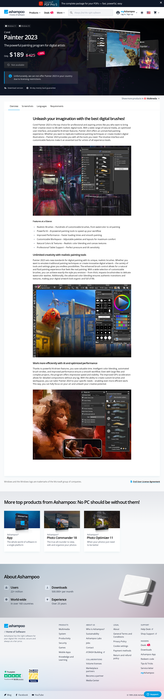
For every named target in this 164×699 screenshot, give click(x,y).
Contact (90, 647)
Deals (48, 12)
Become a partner (95, 675)
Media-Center (92, 680)
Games (62, 647)
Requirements (56, 106)
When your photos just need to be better (101, 543)
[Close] (160, 2)
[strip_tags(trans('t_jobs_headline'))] (33, 675)
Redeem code (147, 659)
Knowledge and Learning (66, 658)
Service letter (147, 668)
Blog (9, 694)
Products (33, 12)
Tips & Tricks (147, 663)
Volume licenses (94, 663)
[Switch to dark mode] (142, 13)
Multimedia (64, 629)
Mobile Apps (65, 652)
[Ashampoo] (14, 625)
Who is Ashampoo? (95, 629)
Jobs (88, 643)
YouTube (39, 694)
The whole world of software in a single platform (22, 543)
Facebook (23, 694)
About (116, 629)
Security (63, 643)
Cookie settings (120, 646)
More (59, 12)
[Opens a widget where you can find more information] (152, 694)
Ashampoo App (148, 654)
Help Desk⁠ (146, 629)
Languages (42, 106)
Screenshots (27, 106)
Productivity (64, 638)
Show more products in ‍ (139, 98)
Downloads (146, 649)
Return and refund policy (122, 657)
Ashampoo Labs (94, 638)
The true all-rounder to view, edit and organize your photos (61, 543)
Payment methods (122, 650)
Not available (17, 64)
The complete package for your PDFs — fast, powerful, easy (91, 3)
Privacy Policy (119, 641)
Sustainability (92, 633)
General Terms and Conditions (122, 635)
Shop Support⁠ (147, 633)
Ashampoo (147, 673)
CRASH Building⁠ (94, 652)
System (62, 633)
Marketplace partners (92, 670)
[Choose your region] (149, 13)
